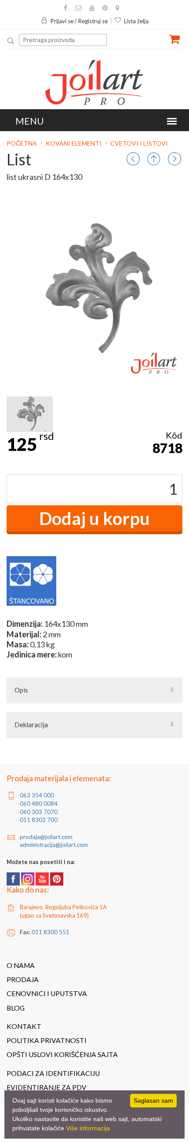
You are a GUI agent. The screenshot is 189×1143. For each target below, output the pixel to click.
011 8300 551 (50, 932)
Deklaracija (31, 725)
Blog (16, 1008)
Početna (22, 143)
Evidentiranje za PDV (47, 1087)
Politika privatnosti (47, 1040)
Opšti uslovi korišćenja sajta (62, 1054)
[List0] (30, 414)
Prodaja (23, 979)
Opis (21, 690)
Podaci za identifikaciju (53, 1073)
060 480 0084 (39, 803)
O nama (21, 965)
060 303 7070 (39, 811)
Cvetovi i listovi (139, 143)
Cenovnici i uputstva (47, 993)
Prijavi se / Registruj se (79, 21)
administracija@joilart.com (54, 844)
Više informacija (88, 1128)
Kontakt (24, 1026)
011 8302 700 (39, 819)
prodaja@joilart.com (46, 836)
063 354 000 (37, 795)
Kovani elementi (74, 143)
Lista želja (136, 21)
